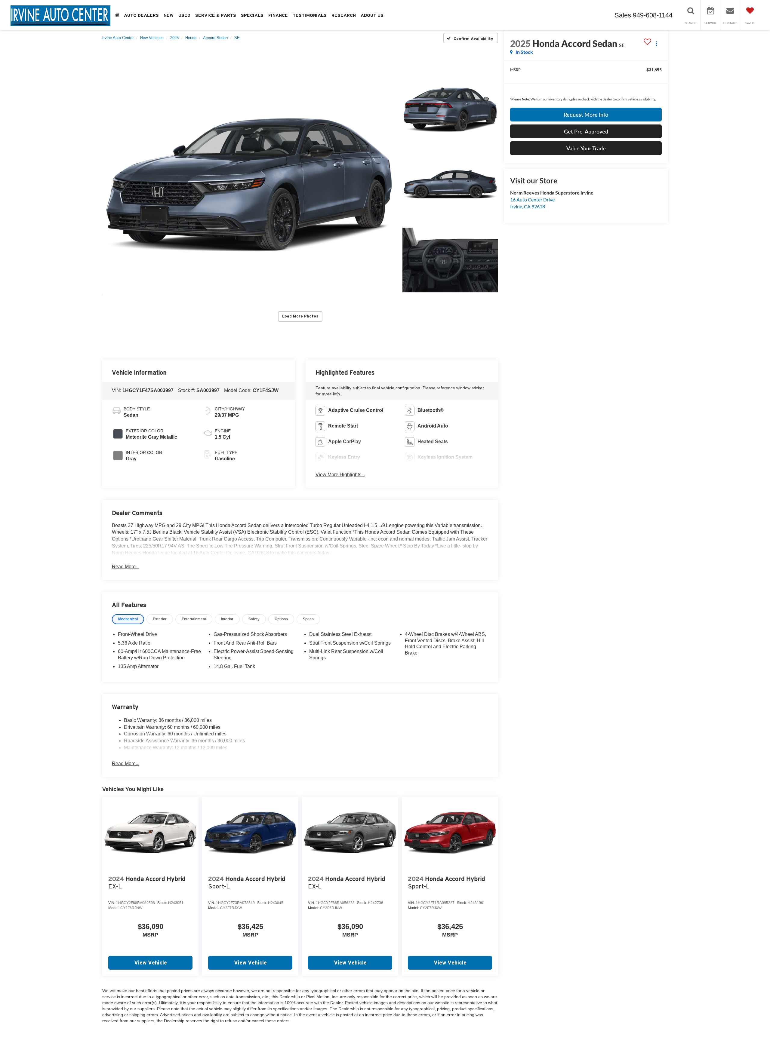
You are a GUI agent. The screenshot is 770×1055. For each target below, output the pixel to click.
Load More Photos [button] (300, 316)
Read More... (125, 566)
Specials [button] (252, 15)
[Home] (117, 15)
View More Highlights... (340, 474)
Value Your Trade (586, 148)
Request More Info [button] (586, 114)
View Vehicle (150, 962)
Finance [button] (278, 15)
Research (343, 15)
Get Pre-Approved (586, 131)
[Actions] (656, 43)
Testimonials (310, 15)
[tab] (128, 619)
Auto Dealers (141, 15)
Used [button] (184, 15)
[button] (249, 185)
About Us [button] (372, 15)
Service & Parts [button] (215, 15)
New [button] (169, 15)
